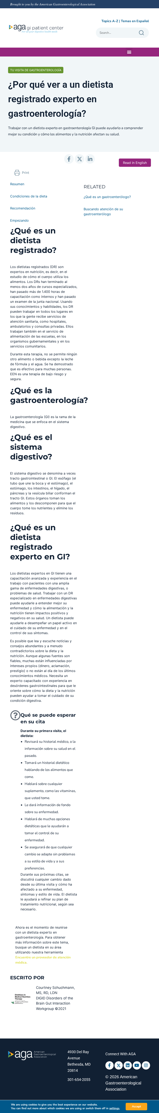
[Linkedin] (128, 1065)
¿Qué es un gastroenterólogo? (107, 197)
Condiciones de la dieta (28, 196)
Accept (136, 1106)
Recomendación (22, 208)
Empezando (19, 220)
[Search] (141, 33)
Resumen (17, 184)
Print (25, 173)
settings (114, 1108)
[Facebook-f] (109, 1065)
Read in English (135, 163)
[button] (129, 51)
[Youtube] (137, 1065)
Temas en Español (135, 21)
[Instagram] (146, 1065)
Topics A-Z (109, 21)
